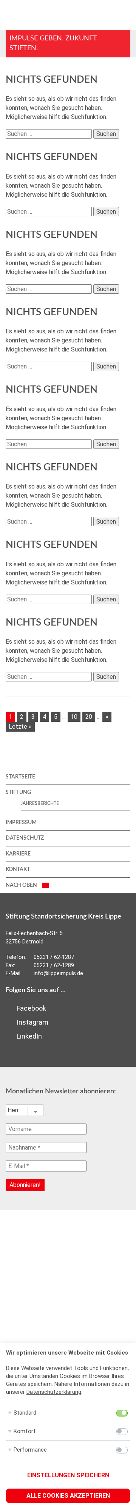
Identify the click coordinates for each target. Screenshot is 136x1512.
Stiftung (18, 792)
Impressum (21, 822)
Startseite (20, 777)
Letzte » (20, 726)
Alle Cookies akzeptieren (68, 1495)
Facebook (30, 1008)
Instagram (31, 1022)
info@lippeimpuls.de (58, 973)
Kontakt (18, 869)
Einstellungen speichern (68, 1475)
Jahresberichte (40, 803)
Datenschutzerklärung (53, 1392)
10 (74, 716)
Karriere (18, 854)
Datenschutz (25, 838)
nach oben (22, 885)
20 (88, 716)
